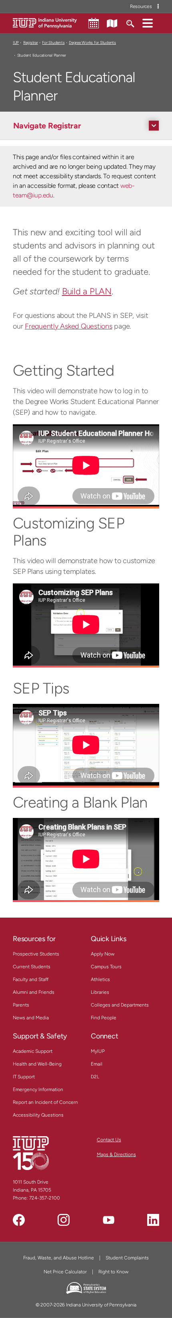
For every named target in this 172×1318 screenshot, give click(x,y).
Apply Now (102, 954)
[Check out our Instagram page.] (64, 1220)
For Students (53, 42)
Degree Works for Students (92, 42)
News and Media (31, 1018)
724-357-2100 (44, 1198)
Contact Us (109, 1140)
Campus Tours (106, 966)
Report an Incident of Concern (45, 1102)
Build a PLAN (87, 291)
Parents (21, 1005)
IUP (16, 42)
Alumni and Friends (33, 992)
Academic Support (32, 1051)
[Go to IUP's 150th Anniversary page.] (31, 1152)
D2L (95, 1077)
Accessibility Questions (38, 1115)
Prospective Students (36, 954)
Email (96, 1064)
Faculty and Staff (30, 979)
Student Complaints (127, 1258)
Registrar (30, 42)
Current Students (31, 966)
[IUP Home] (45, 22)
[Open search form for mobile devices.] (129, 23)
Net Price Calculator (65, 1272)
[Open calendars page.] (93, 23)
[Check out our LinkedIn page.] (153, 1220)
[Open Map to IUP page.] (112, 23)
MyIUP (98, 1051)
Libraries (100, 992)
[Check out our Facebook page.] (19, 1220)
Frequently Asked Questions (68, 326)
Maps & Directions (116, 1154)
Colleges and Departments (120, 1005)
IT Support (24, 1077)
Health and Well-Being (37, 1064)
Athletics (100, 979)
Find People (103, 1018)
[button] (147, 23)
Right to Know (113, 1272)
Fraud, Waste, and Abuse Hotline (58, 1258)
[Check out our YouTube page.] (108, 1220)
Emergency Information (38, 1089)
